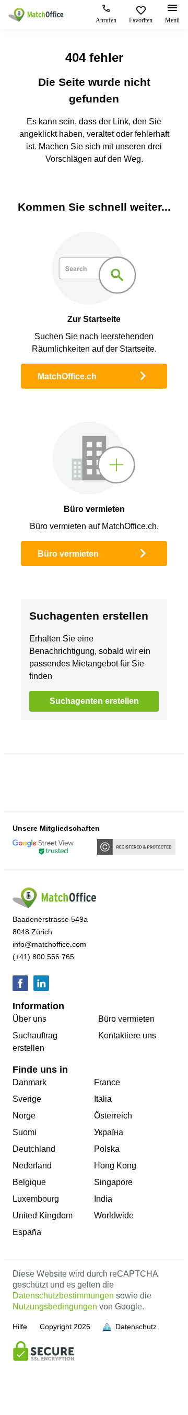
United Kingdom (43, 1215)
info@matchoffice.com (49, 944)
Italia (103, 1099)
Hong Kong (115, 1165)
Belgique (29, 1182)
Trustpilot (29, 782)
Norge (24, 1115)
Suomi (25, 1132)
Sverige (27, 1099)
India (103, 1198)
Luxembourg (36, 1198)
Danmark (29, 1082)
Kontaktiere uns (127, 1035)
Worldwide (114, 1215)
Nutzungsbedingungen (55, 1306)
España (27, 1232)
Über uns (29, 1018)
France (107, 1082)
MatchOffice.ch (67, 376)
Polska (107, 1148)
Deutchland (34, 1148)
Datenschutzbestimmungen (63, 1295)
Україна (108, 1132)
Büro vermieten (68, 553)
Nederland (32, 1165)
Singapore (113, 1182)
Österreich (113, 1115)
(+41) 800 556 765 (43, 957)
